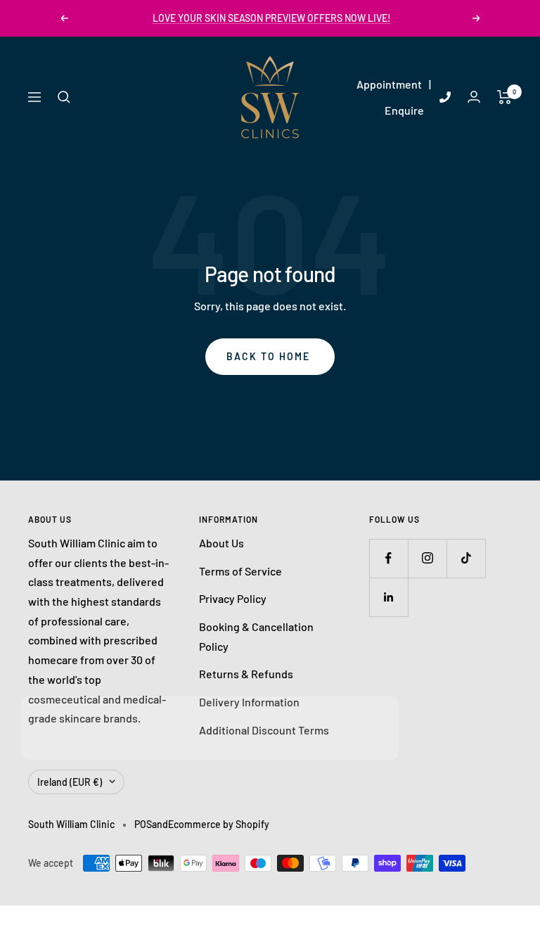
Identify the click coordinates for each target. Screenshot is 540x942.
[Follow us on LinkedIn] (388, 597)
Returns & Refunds (246, 673)
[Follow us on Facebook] (388, 558)
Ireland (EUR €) (69, 782)
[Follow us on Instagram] (427, 558)
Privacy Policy (232, 598)
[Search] (64, 97)
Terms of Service (240, 571)
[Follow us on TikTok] (465, 558)
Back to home (268, 356)
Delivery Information (249, 701)
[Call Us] (445, 97)
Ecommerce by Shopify (218, 824)
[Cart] (504, 97)
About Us (221, 542)
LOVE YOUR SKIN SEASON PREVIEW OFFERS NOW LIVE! (272, 18)
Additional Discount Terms (264, 730)
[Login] (474, 97)
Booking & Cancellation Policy (256, 636)
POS (143, 824)
